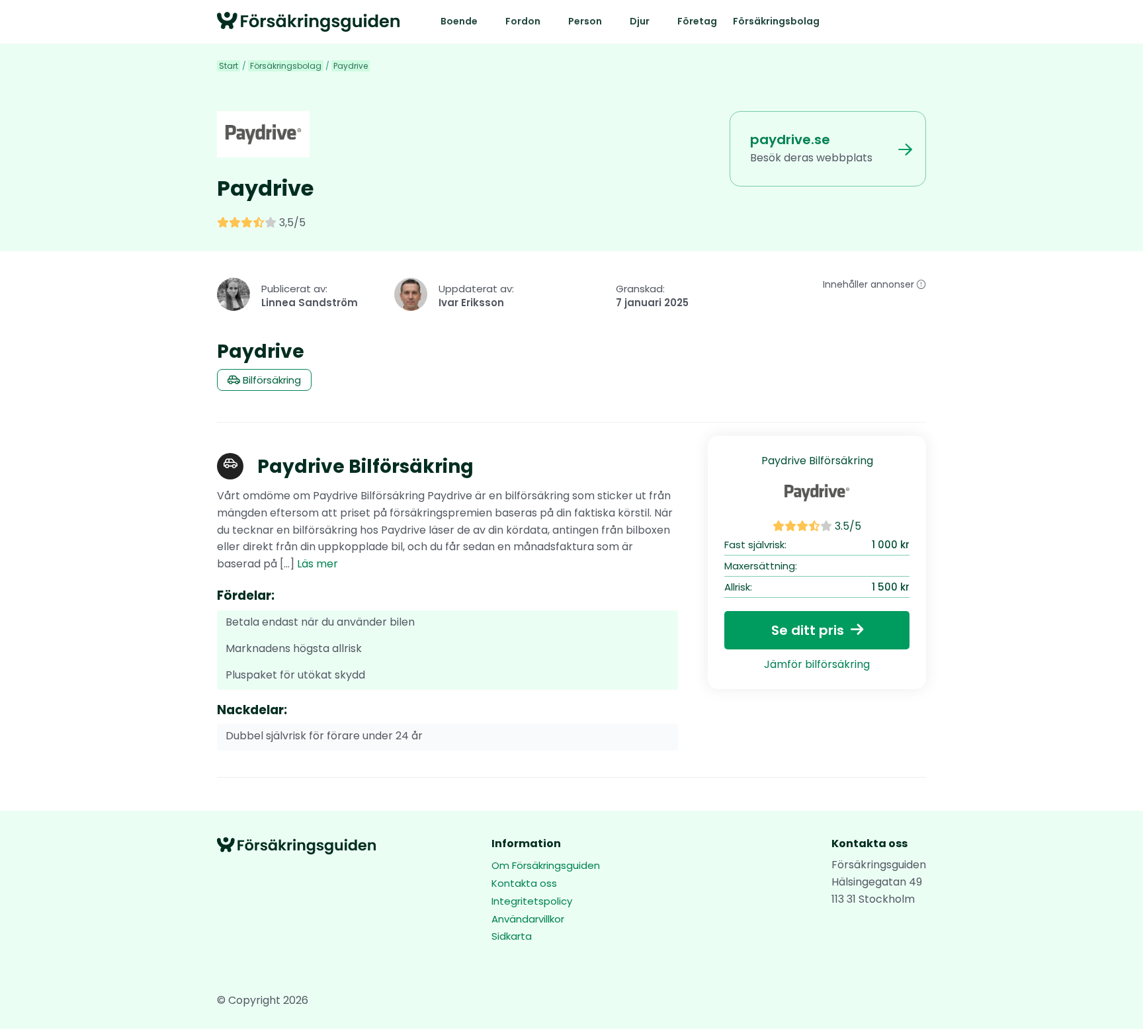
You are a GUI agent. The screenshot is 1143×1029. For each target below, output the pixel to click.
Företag (697, 21)
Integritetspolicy (531, 901)
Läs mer (317, 563)
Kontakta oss (524, 883)
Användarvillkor (527, 919)
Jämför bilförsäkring (817, 664)
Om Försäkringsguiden (545, 866)
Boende (459, 21)
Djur (640, 21)
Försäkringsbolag (776, 21)
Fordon (522, 21)
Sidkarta (511, 936)
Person (585, 21)
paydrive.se (790, 139)
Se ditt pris (807, 630)
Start (228, 65)
